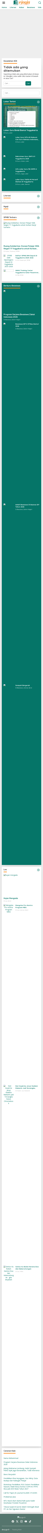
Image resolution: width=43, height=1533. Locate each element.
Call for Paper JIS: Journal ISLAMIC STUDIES (20, 1493)
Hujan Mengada (11, 898)
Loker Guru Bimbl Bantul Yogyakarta (21, 130)
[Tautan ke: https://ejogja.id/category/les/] (38, 870)
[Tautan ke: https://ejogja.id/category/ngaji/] (38, 207)
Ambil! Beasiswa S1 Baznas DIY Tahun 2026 (27, 506)
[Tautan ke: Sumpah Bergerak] (9, 773)
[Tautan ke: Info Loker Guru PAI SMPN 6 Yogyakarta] (9, 172)
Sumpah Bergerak (22, 685)
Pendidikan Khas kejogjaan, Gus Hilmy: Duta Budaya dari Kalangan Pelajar (21, 1479)
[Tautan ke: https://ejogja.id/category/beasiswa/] (38, 286)
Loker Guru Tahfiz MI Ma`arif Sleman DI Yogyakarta (26, 181)
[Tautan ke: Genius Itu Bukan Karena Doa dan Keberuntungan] (9, 1355)
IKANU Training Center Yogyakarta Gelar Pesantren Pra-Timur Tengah (26, 271)
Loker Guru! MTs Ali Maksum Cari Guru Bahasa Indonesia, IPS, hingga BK (26, 138)
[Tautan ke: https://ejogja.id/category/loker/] (38, 102)
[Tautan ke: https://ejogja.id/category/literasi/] (38, 196)
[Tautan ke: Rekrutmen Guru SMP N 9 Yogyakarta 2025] (9, 160)
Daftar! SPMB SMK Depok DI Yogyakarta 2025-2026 (26, 257)
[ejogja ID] (22, 2)
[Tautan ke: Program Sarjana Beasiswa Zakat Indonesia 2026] (21, 300)
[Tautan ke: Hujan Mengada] (21, 884)
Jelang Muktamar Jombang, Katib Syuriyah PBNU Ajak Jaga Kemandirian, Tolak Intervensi (21, 1469)
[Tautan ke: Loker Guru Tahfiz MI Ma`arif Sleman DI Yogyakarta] (9, 183)
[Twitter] (17, 1521)
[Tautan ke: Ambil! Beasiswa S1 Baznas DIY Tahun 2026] (9, 593)
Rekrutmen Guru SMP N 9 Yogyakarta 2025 (25, 157)
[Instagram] (21, 1521)
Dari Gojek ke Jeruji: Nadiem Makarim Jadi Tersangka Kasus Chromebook (26, 1087)
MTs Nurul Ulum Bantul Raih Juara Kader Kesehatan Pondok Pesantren (19, 1502)
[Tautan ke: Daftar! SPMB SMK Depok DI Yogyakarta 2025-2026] (9, 261)
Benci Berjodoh (10, 1474)
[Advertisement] (21, 33)
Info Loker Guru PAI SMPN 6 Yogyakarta (26, 170)
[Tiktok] (30, 1521)
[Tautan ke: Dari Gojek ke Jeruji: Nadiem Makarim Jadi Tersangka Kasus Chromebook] (9, 1174)
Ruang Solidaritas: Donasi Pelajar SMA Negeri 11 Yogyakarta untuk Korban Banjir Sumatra (21, 247)
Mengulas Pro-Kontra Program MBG (23, 906)
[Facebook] (12, 1521)
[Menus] (4, 2)
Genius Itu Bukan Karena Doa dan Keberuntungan (27, 1268)
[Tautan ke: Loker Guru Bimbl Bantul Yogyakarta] (21, 116)
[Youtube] (25, 1521)
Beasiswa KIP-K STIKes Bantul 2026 (27, 325)
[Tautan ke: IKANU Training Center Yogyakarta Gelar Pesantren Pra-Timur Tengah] (9, 274)
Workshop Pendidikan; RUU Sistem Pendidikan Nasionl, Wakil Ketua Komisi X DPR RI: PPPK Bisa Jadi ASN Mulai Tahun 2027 (21, 1486)
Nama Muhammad (11, 1458)
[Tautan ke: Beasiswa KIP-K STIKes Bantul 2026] (9, 412)
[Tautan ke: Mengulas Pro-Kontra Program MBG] (9, 993)
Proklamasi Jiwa (10, 1497)
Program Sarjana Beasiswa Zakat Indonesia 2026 (19, 315)
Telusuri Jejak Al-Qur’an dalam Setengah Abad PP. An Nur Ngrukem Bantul (21, 1508)
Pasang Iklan (17, 1529)
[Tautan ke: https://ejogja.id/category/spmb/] (38, 217)
